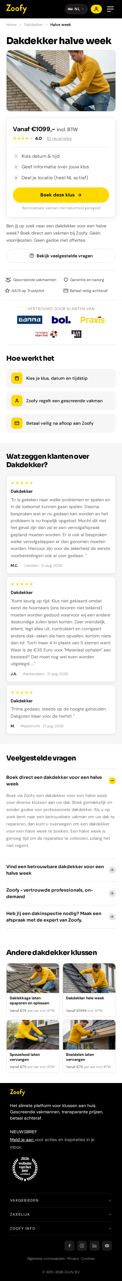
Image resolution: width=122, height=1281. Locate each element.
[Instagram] (82, 1246)
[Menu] (110, 9)
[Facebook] (69, 1246)
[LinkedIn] (94, 1246)
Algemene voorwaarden (46, 1258)
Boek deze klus (57, 195)
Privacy (73, 1258)
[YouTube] (107, 1246)
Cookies (88, 1258)
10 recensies (59, 138)
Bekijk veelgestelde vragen (65, 256)
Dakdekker (33, 24)
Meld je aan (22, 1139)
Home (11, 24)
